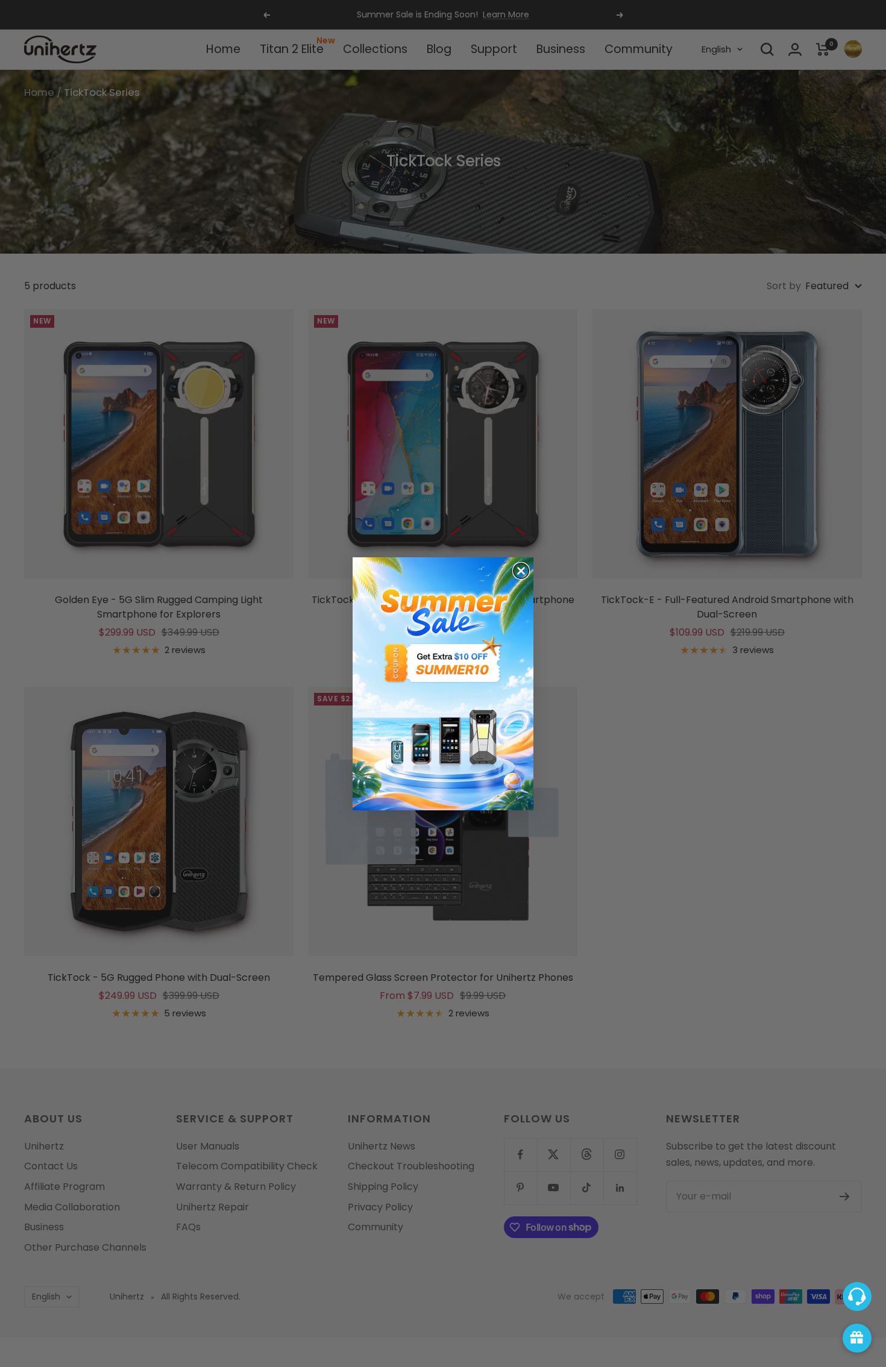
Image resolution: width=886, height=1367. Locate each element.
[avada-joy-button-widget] (857, 1338)
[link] (443, 683)
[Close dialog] (521, 570)
